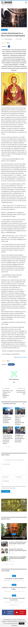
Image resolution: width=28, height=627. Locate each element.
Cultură (4, 408)
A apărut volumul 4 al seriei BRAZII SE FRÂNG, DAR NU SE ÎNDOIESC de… (17, 558)
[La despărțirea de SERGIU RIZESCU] (14, 531)
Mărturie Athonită (22, 357)
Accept (21, 623)
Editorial (14, 584)
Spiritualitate (4, 29)
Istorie (14, 534)
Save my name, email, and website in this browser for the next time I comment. (14, 487)
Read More (14, 625)
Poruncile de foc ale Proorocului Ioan (20, 392)
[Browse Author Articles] (14, 374)
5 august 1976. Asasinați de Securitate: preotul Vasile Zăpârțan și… (18, 550)
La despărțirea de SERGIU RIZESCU (14, 537)
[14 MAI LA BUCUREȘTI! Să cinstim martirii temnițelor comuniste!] (8, 410)
